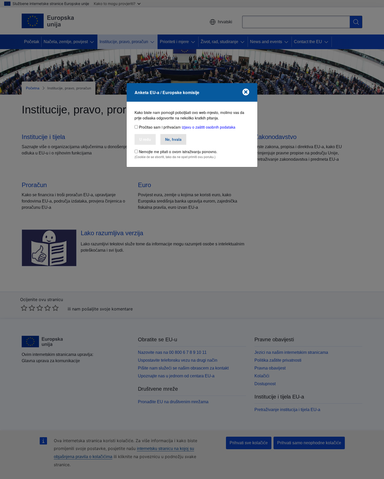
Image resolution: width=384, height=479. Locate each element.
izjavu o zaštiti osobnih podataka (208, 127)
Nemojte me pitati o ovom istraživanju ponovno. (178, 151)
